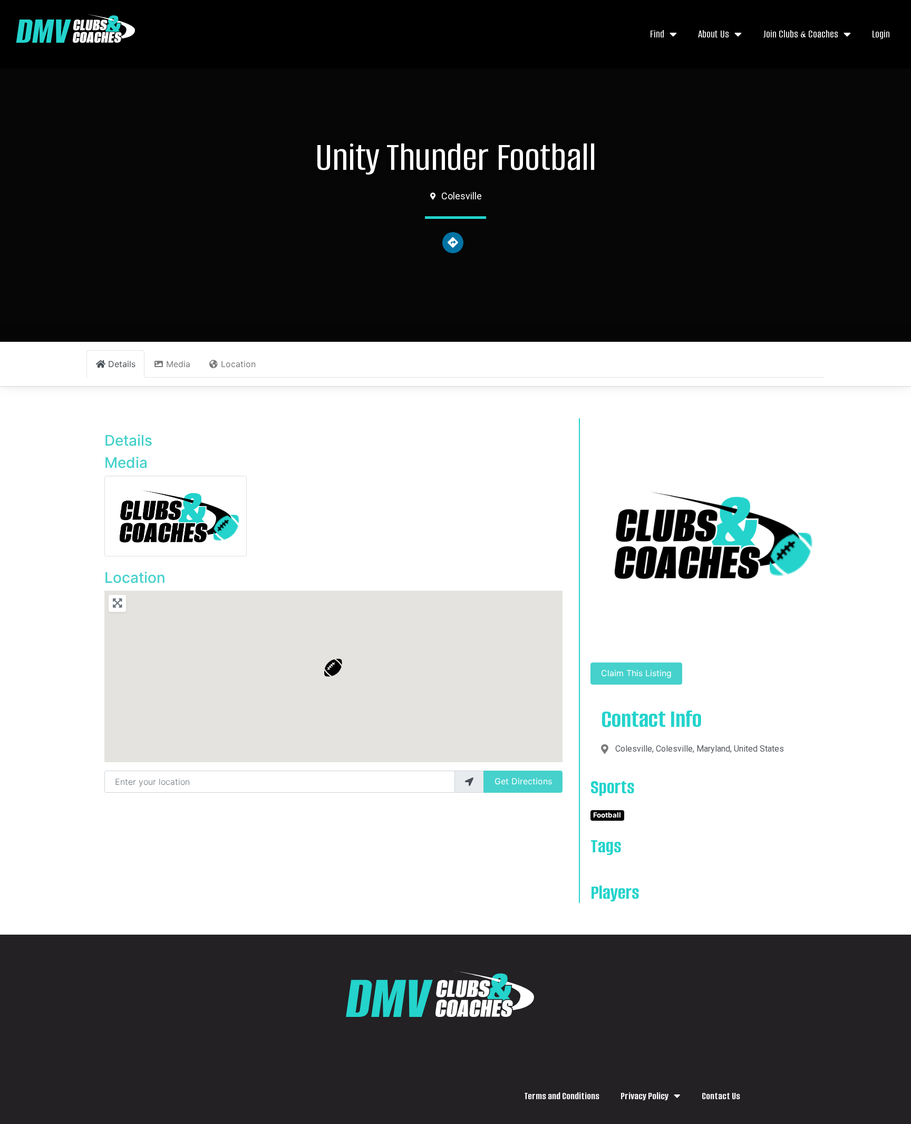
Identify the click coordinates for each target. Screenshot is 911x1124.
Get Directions (523, 781)
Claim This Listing (636, 673)
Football (607, 815)
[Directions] (452, 242)
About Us (713, 34)
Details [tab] (121, 364)
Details (128, 440)
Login (881, 34)
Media (126, 463)
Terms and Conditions (561, 1096)
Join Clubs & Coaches (800, 34)
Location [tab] (238, 364)
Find (657, 34)
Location (135, 578)
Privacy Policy (644, 1096)
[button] (333, 668)
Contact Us (721, 1096)
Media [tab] (178, 364)
